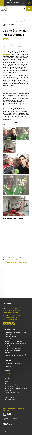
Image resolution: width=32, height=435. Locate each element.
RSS (6, 368)
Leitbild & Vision (10, 337)
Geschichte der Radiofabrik (13, 341)
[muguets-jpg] (22, 133)
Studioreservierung (11, 384)
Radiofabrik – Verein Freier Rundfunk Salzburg (15, 333)
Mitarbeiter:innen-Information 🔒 (15, 355)
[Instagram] (13, 323)
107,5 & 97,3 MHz (12, 319)
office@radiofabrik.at (11, 318)
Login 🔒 (8, 373)
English (7, 402)
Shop (6, 382)
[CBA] (4, 323)
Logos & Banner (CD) (12, 392)
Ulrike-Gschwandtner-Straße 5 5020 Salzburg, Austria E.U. (11, 311)
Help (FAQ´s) (9, 397)
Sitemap (7, 371)
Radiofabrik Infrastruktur (13, 350)
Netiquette (8, 366)
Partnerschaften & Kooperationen (15, 344)
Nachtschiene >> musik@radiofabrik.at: (12, 1)
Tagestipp (6, 39)
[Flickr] (7, 323)
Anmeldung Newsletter (12, 386)
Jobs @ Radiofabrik (11, 353)
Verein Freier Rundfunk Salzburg (12, 307)
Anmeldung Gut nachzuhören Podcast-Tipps (16, 389)
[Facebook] (10, 323)
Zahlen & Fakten (10, 339)
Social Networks (10, 399)
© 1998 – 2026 (13, 309)
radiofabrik (11, 45)
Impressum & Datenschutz (13, 364)
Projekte (8, 346)
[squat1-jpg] (9, 146)
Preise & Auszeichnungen (13, 348)
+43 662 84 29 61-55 (17, 316)
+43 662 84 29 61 (16, 314)
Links (7, 395)
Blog (8, 21)
